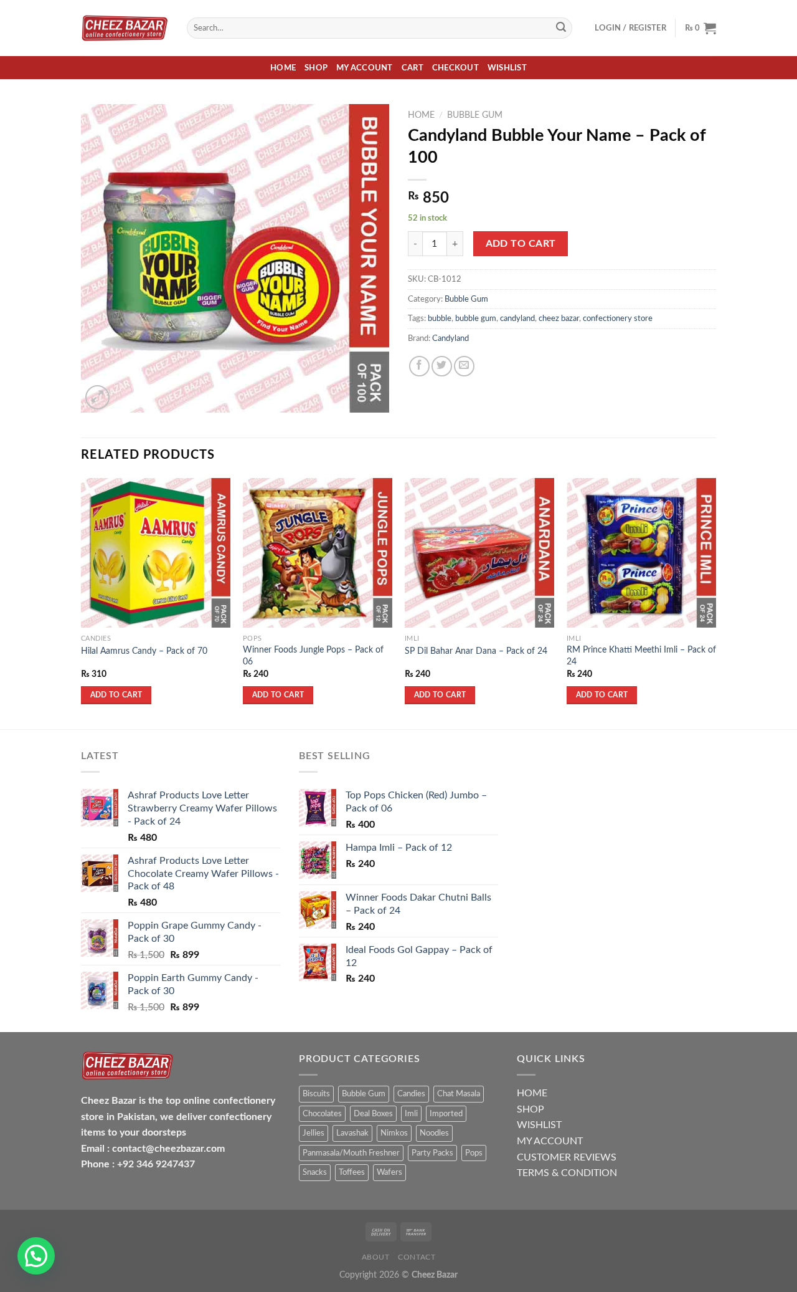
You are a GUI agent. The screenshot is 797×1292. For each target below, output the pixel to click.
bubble (439, 318)
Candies (411, 1094)
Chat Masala (458, 1094)
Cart (412, 68)
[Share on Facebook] (419, 366)
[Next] (715, 602)
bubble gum (475, 318)
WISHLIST (539, 1125)
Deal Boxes (373, 1113)
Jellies (313, 1133)
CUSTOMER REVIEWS (566, 1157)
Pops (474, 1153)
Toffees (352, 1172)
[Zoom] (97, 397)
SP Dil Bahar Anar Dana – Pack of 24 (476, 651)
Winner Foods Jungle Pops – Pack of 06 (313, 655)
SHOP (530, 1109)
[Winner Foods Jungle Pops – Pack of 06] (317, 553)
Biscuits (316, 1094)
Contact (416, 1257)
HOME (532, 1093)
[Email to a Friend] (464, 366)
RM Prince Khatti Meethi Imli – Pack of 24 (641, 655)
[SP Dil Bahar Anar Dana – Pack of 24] (479, 553)
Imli (411, 1113)
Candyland (450, 338)
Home (283, 68)
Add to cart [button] (116, 695)
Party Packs (432, 1153)
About (376, 1257)
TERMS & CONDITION (567, 1173)
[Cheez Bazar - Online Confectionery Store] (124, 28)
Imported (446, 1113)
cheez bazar (559, 318)
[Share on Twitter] (442, 366)
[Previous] (81, 602)
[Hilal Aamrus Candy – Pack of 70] (155, 553)
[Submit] (561, 28)
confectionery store (618, 318)
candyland (517, 318)
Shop (316, 68)
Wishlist (507, 68)
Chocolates (322, 1113)
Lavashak (352, 1133)
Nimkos (394, 1133)
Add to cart (521, 244)
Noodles (434, 1133)
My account (364, 68)
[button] (36, 1256)
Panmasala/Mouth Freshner (351, 1153)
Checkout (455, 68)
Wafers (389, 1172)
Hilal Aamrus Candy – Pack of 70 (144, 651)
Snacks (315, 1172)
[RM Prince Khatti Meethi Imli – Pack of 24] (641, 553)
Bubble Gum (474, 115)
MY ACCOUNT (550, 1141)
